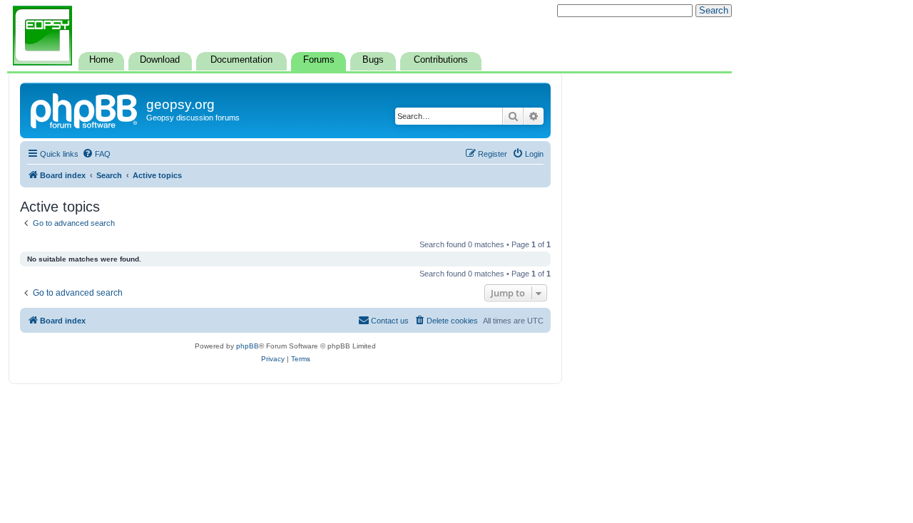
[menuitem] (96, 153)
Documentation (241, 60)
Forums (319, 60)
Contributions (441, 60)
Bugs (373, 60)
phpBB (247, 346)
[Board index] (85, 109)
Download (160, 60)
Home (101, 60)
